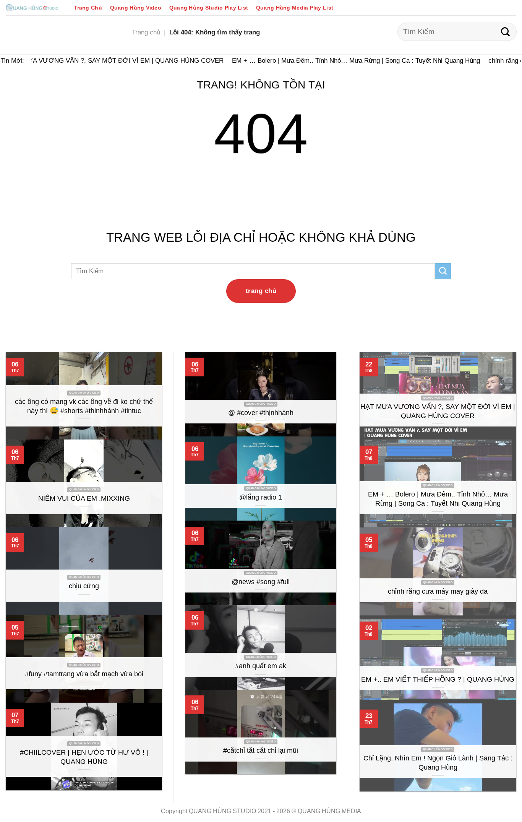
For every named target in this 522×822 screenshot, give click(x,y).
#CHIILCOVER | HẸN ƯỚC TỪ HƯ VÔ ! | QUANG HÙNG (84, 757)
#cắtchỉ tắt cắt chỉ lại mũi (260, 750)
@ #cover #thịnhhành (260, 413)
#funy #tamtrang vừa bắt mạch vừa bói (84, 674)
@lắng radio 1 (260, 497)
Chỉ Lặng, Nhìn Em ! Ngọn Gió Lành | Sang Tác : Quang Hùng (437, 762)
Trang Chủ (88, 8)
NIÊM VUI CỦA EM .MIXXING (84, 498)
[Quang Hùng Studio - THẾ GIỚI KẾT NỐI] (32, 7)
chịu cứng (84, 586)
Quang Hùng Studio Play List (208, 8)
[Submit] (505, 32)
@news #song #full (261, 582)
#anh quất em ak (260, 666)
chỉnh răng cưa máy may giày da (438, 591)
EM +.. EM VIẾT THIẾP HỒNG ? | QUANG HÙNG (437, 679)
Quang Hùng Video (135, 8)
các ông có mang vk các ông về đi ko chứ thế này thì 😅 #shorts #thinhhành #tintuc (84, 406)
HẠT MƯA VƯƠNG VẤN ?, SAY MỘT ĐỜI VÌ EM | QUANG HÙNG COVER (109, 60)
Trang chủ (146, 32)
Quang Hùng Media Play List (294, 8)
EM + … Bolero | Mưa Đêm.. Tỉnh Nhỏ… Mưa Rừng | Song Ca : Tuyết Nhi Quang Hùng (350, 60)
